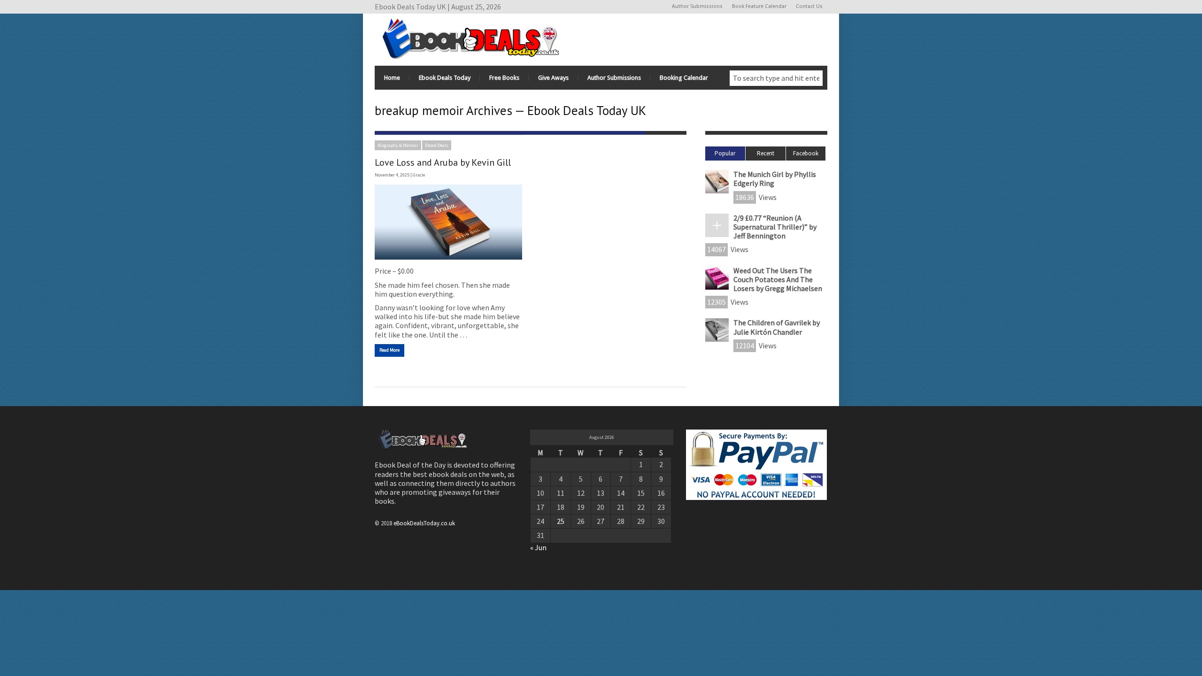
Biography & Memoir (398, 145)
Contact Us (809, 6)
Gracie (419, 175)
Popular (725, 153)
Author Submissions (697, 6)
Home (392, 77)
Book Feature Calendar (759, 6)
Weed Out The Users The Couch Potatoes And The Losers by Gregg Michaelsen (777, 279)
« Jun (538, 547)
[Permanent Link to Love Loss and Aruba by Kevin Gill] (448, 222)
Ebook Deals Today (444, 77)
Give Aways (553, 77)
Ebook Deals (436, 145)
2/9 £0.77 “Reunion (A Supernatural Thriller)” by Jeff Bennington (775, 226)
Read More (389, 350)
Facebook (805, 153)
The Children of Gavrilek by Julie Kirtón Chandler (776, 327)
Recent (765, 153)
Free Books (504, 77)
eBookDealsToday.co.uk (424, 523)
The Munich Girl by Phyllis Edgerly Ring (774, 178)
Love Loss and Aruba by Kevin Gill (443, 162)
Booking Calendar (684, 77)
